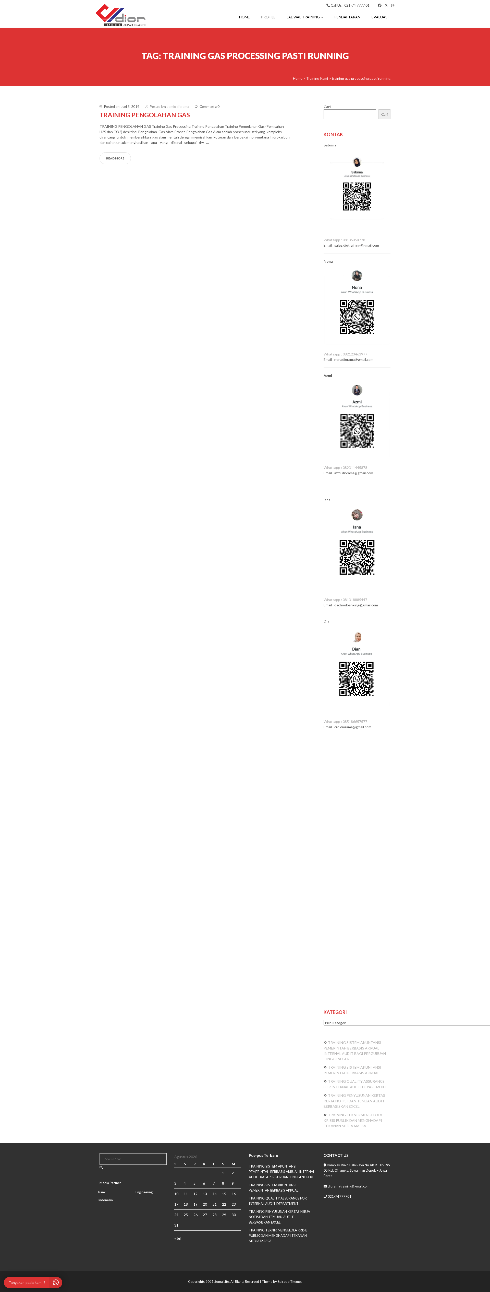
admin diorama (178, 107)
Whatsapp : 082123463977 (345, 354)
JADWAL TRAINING (304, 17)
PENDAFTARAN (347, 17)
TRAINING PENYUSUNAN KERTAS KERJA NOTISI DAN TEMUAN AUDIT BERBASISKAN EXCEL (354, 1101)
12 (195, 1194)
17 (176, 1204)
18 (186, 1204)
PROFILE (268, 17)
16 (234, 1194)
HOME (244, 17)
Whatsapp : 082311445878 (345, 467)
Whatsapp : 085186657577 (345, 721)
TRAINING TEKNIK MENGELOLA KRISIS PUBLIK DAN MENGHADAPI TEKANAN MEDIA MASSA (353, 1120)
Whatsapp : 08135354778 (344, 240)
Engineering (144, 1192)
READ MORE (115, 158)
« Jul (177, 1238)
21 (215, 1204)
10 (176, 1194)
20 (205, 1204)
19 (195, 1204)
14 (215, 1194)
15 (224, 1194)
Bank (102, 1192)
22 (224, 1204)
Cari (327, 107)
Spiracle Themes (290, 1281)
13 (205, 1194)
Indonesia (105, 1200)
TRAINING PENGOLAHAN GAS (145, 115)
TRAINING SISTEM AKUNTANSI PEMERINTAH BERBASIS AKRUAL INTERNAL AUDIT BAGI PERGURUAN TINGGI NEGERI (282, 1171)
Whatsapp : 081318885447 (345, 599)
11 (186, 1194)
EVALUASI (380, 17)
